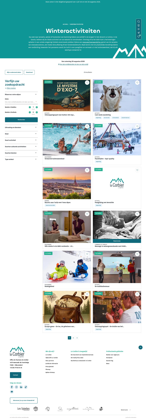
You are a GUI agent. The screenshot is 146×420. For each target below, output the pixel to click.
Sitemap (48, 369)
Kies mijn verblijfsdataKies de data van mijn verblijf (74, 64)
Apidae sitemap (50, 372)
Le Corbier (49, 355)
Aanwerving (109, 360)
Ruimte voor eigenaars (112, 355)
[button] (125, 410)
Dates (7, 99)
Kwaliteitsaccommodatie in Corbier (81, 360)
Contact (15, 375)
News (107, 363)
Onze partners (50, 360)
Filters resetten (11, 88)
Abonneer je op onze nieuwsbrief (23, 400)
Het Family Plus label (77, 357)
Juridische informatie (52, 363)
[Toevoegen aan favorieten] (87, 82)
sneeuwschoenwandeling (91, 42)
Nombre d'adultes (10, 107)
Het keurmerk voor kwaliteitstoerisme (82, 355)
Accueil (65, 24)
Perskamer (109, 357)
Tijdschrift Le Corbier (52, 357)
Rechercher (21, 119)
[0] (138, 36)
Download (29, 72)
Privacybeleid (50, 366)
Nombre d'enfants (10, 112)
